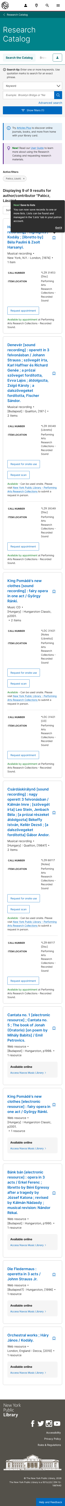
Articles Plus (24, 127)
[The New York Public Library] (5, 5)
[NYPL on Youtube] (57, 1424)
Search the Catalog (19, 57)
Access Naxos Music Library (27, 1072)
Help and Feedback (50, 1502)
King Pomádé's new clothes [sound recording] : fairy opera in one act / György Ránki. (27, 591)
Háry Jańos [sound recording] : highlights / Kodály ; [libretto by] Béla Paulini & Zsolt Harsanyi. (28, 237)
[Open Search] (47, 5)
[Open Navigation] (58, 5)
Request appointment (23, 310)
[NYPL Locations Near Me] (36, 5)
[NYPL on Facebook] (32, 1424)
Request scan (18, 474)
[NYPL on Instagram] (49, 1424)
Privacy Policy (52, 1438)
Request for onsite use (23, 464)
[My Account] (25, 5)
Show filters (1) (35, 110)
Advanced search (50, 103)
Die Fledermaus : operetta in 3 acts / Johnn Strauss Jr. (24, 1274)
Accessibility (53, 1432)
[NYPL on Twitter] (41, 1424)
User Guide (37, 147)
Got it (58, 227)
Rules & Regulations (49, 1444)
